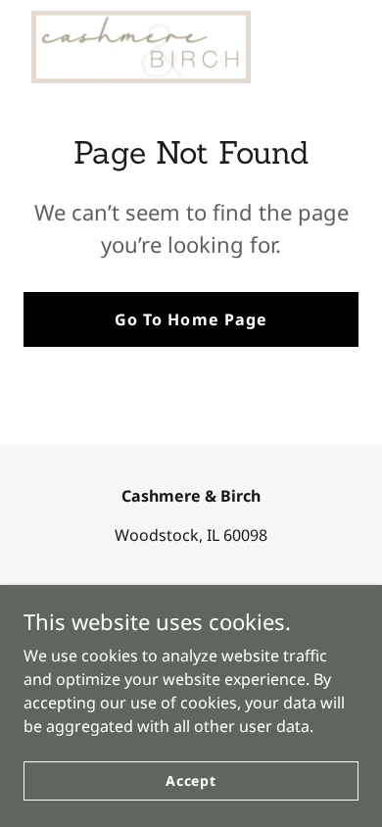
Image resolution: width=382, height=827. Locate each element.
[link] (141, 47)
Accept (191, 780)
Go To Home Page (190, 319)
